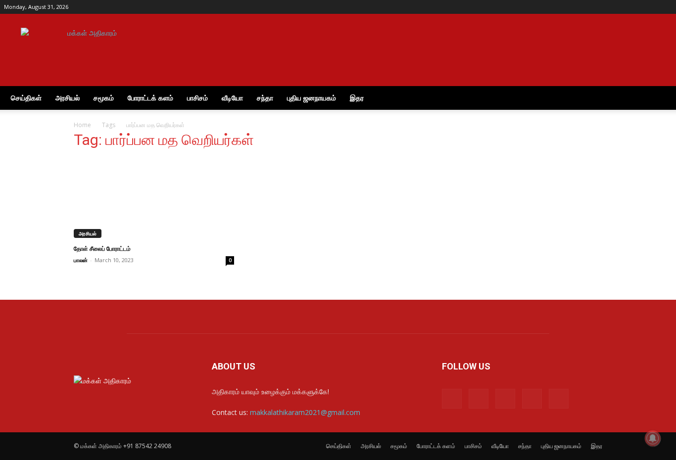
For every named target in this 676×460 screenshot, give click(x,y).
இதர (357, 97)
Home (82, 125)
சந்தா (265, 97)
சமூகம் (104, 97)
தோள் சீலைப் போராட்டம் (102, 248)
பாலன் (81, 260)
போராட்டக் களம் (150, 97)
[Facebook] (599, 7)
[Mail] (615, 7)
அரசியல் (67, 97)
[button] (660, 98)
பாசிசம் (197, 97)
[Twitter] (648, 7)
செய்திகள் (26, 97)
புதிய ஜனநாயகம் (311, 97)
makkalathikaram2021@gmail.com (305, 412)
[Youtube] (664, 7)
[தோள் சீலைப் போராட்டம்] (154, 198)
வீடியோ (232, 97)
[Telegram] (632, 7)
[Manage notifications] (653, 438)
